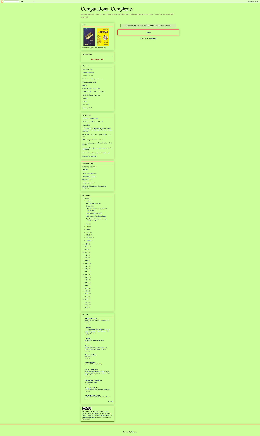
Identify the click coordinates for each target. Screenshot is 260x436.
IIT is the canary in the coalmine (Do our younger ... (96, 209)
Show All (110, 401)
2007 (86, 294)
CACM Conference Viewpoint (91, 95)
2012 (86, 280)
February (89, 238)
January (88, 240)
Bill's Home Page (87, 69)
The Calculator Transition (93, 203)
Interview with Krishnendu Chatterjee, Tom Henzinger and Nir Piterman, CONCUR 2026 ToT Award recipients (97, 373)
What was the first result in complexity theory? (95, 153)
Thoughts (87, 338)
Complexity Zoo (87, 179)
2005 (86, 299)
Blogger (133, 432)
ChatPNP (85, 85)
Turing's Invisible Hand (92, 388)
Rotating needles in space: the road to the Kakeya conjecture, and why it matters (96, 348)
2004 (86, 302)
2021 (86, 255)
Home (148, 32)
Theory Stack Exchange (89, 176)
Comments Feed (87, 108)
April (88, 232)
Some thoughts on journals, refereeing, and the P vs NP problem (97, 149)
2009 (86, 288)
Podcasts (84, 98)
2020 (86, 258)
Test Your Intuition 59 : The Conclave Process (97, 397)
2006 (86, 296)
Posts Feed (85, 105)
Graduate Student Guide (89, 82)
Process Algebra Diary (91, 370)
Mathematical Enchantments (93, 380)
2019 (86, 261)
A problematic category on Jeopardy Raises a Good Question (97, 144)
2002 (86, 308)
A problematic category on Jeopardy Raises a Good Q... (96, 219)
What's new (88, 346)
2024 (86, 247)
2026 (86, 198)
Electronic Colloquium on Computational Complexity (94, 187)
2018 (86, 263)
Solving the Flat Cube (91, 382)
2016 (86, 269)
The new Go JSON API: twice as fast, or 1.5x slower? (97, 321)
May (87, 229)
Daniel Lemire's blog (91, 318)
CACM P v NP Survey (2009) (91, 88)
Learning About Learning (89, 156)
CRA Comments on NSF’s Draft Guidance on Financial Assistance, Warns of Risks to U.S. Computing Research (97, 331)
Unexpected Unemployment (90, 118)
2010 (86, 285)
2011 (86, 283)
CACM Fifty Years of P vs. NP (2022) (93, 92)
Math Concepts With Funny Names (92, 140)
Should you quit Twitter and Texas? (92, 122)
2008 (86, 291)
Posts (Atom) (152, 38)
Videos (84, 101)
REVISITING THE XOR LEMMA (94, 340)
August (88, 201)
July (87, 224)
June (87, 227)
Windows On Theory (91, 355)
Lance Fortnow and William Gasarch (95, 412)
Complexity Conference (89, 167)
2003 (86, 305)
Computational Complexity (107, 8)
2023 (86, 249)
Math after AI (88, 356)
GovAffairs (88, 327)
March (88, 235)
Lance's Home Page (88, 72)
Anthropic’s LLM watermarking (93, 364)
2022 (86, 252)
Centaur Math (86, 125)
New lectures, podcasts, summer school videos (97, 389)
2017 (86, 266)
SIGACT (85, 170)
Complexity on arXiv (88, 183)
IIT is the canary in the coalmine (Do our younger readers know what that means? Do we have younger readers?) (97, 130)
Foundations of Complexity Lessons (92, 79)
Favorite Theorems (87, 76)
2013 (86, 277)
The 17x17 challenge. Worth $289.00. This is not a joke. (97, 135)
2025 (86, 244)
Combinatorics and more (92, 395)
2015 (86, 272)
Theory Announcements (89, 173)
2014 (86, 274)
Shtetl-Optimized (90, 362)
